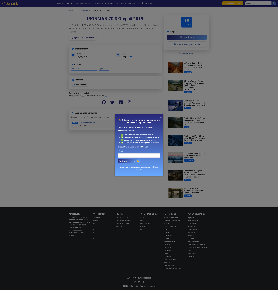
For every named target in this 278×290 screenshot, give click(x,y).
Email (121, 151)
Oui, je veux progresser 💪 (129, 161)
